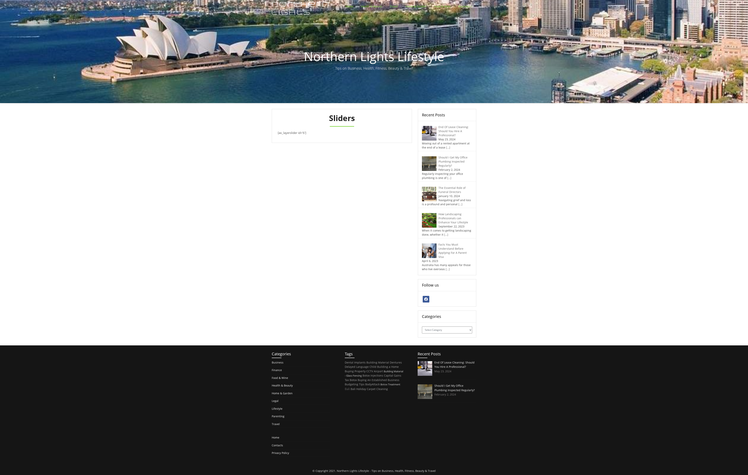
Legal (275, 401)
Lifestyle (277, 408)
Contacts (277, 445)
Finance (277, 370)
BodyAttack (372, 384)
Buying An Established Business (378, 380)
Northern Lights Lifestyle (353, 471)
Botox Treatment (390, 384)
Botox (353, 380)
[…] (448, 147)
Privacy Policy (280, 453)
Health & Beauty (371, 6)
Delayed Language (357, 367)
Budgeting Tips (354, 384)
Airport (378, 371)
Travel (394, 6)
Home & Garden (416, 6)
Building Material (377, 362)
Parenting (278, 416)
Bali (347, 389)
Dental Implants (355, 362)
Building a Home (388, 367)
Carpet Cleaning (377, 389)
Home (349, 6)
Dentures (396, 362)
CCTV (369, 371)
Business (464, 6)
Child (373, 367)
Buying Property (355, 371)
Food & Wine (442, 6)
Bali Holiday (358, 389)
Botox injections (373, 375)
